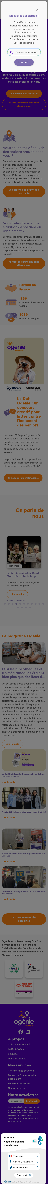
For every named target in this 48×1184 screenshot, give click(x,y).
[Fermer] (37, 9)
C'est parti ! (24, 62)
